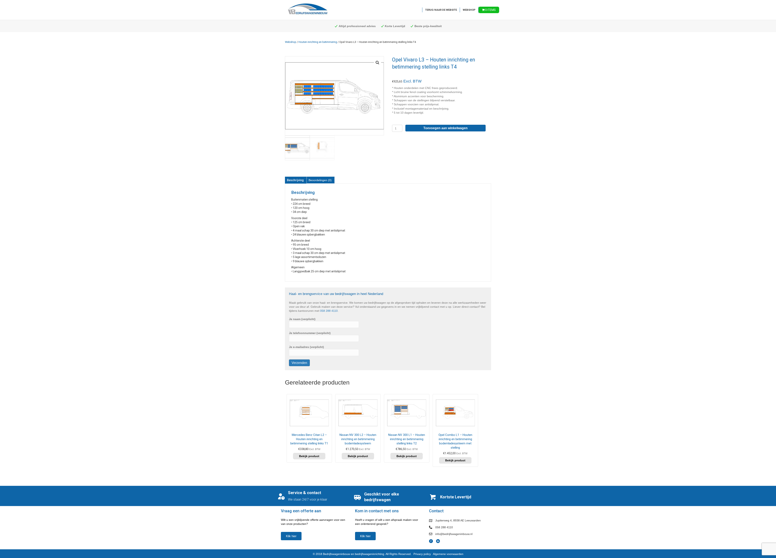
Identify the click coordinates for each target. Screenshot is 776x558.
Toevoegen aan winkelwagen (445, 128)
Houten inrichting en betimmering (317, 41)
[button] (377, 62)
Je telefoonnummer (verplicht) (310, 333)
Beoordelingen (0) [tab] (320, 180)
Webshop (469, 9)
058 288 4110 (329, 310)
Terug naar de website (441, 9)
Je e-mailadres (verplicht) (306, 347)
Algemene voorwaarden (448, 554)
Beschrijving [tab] (295, 180)
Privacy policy (422, 554)
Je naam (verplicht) (302, 319)
